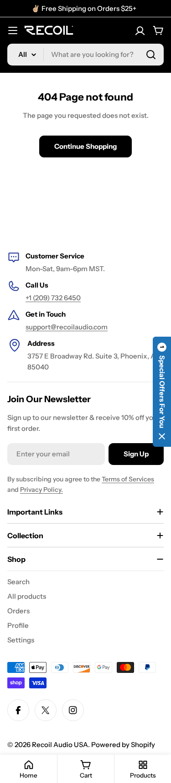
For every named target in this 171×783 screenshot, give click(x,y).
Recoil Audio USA (60, 744)
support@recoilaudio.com (67, 327)
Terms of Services (128, 479)
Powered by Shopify (123, 744)
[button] (162, 392)
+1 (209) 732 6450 (53, 297)
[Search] (150, 54)
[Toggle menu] (12, 30)
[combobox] (85, 55)
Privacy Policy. (41, 489)
